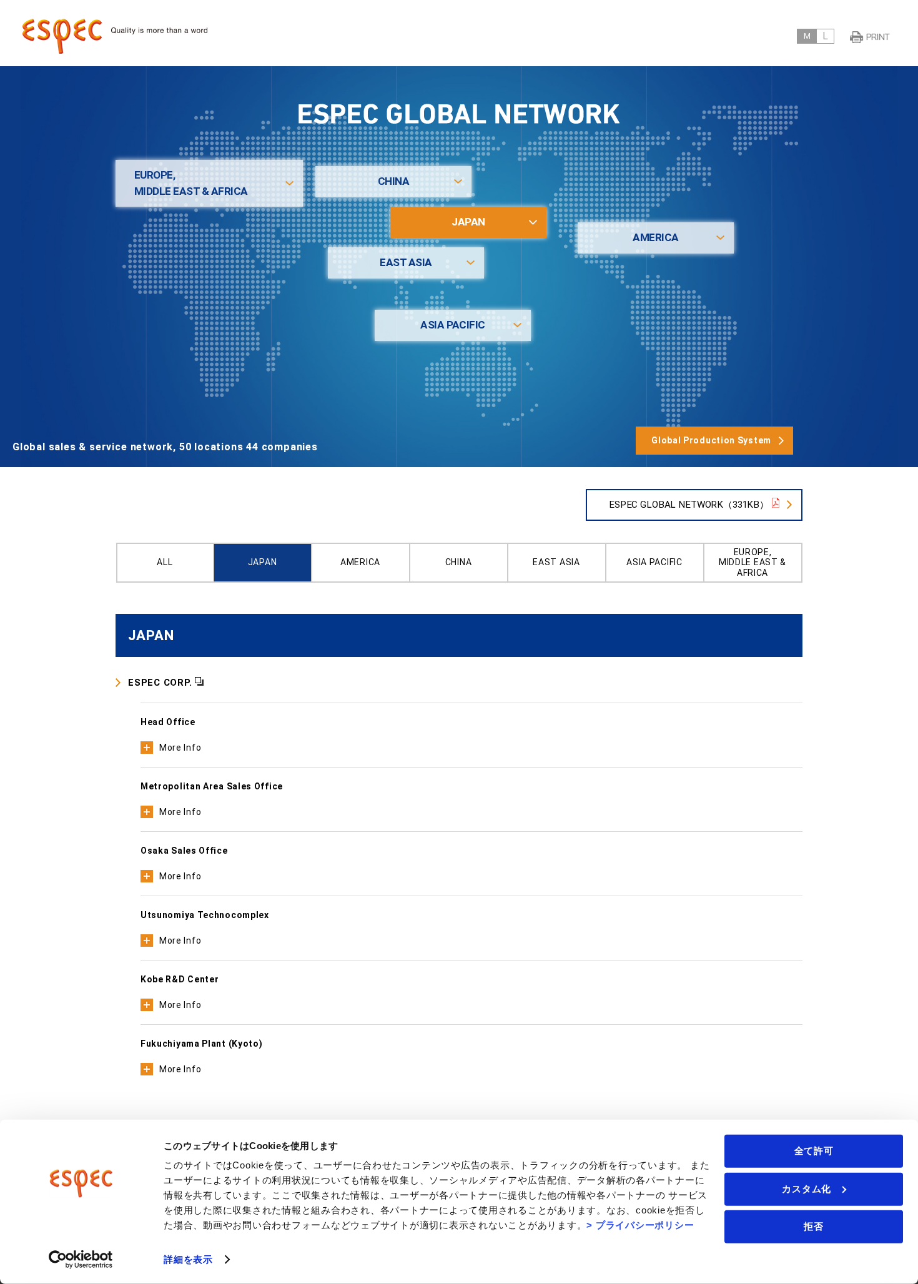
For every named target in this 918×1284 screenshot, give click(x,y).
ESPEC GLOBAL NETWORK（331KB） (689, 504)
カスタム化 (806, 1188)
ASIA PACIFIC (452, 325)
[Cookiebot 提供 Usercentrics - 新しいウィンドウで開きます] (81, 1259)
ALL (164, 562)
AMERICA (655, 237)
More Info (180, 748)
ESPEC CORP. (160, 682)
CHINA (393, 181)
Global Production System (711, 440)
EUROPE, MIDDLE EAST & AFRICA (191, 183)
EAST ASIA (406, 262)
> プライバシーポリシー (640, 1225)
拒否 (814, 1226)
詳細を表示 (188, 1259)
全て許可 (814, 1150)
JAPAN (468, 221)
